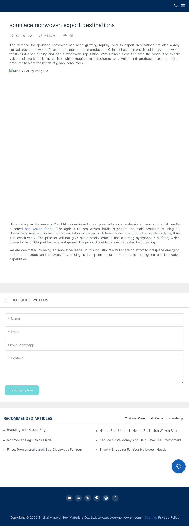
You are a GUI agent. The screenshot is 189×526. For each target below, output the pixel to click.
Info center (157, 418)
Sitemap (150, 517)
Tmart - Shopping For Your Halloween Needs (133, 449)
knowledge (176, 418)
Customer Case (135, 418)
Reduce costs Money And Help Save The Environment (140, 440)
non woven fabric (39, 229)
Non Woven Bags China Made (29, 440)
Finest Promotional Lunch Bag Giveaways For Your (44, 449)
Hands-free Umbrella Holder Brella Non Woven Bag (138, 430)
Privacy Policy (168, 517)
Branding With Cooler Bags (27, 430)
